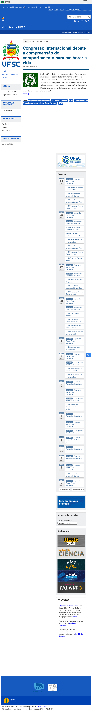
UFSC (60, 103)
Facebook (5, 124)
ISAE (71, 100)
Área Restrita (66, 32)
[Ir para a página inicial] (25, 41)
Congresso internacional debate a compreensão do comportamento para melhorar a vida (55, 55)
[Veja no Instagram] (86, 21)
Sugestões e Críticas (9, 95)
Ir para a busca (32, 7)
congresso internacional (39, 100)
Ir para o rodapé (43, 7)
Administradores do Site (82, 32)
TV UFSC (5, 78)
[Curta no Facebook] (75, 21)
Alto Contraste (66, 9)
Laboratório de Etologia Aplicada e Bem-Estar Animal (55, 101)
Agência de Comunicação (70, 606)
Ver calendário (78, 490)
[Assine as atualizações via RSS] (89, 21)
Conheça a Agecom (9, 91)
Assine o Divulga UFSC (10, 74)
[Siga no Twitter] (79, 21)
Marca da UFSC (7, 144)
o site (75, 617)
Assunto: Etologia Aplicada (39, 41)
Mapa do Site (77, 9)
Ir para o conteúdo (7, 7)
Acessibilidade (53, 9)
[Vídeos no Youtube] (82, 21)
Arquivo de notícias (65, 521)
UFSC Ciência (7, 110)
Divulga (5, 71)
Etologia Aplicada (59, 100)
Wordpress (42, 706)
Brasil (7, 2)
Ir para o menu (20, 7)
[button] (64, 489)
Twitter (4, 127)
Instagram (6, 130)
